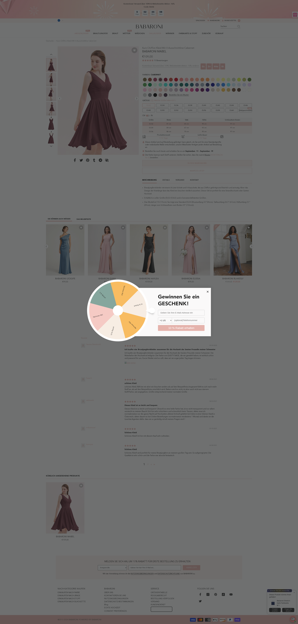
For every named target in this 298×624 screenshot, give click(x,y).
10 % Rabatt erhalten (181, 327)
